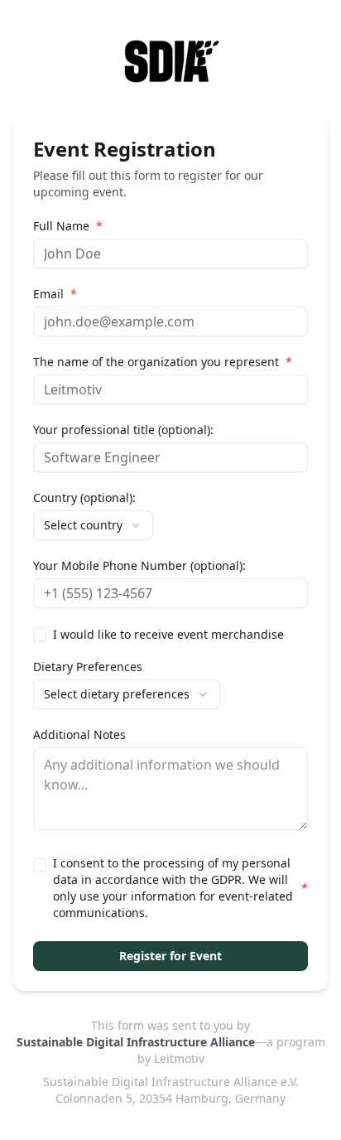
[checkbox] (39, 634)
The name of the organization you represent (162, 362)
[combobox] (93, 525)
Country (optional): (84, 498)
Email (55, 294)
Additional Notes (79, 735)
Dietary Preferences (87, 667)
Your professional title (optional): (123, 430)
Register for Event (170, 956)
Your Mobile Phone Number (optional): (139, 566)
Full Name (68, 226)
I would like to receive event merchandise (168, 634)
